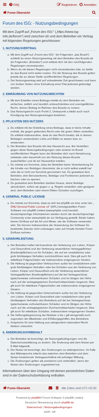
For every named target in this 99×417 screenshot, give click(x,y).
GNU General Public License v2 (30, 206)
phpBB (35, 397)
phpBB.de (68, 402)
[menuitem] (14, 5)
